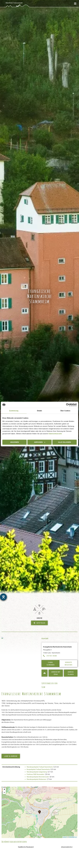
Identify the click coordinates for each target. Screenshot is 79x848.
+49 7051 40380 (51, 656)
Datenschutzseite (55, 433)
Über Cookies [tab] (65, 411)
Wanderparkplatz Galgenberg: (37, 772)
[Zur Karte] (45, 673)
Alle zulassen (64, 442)
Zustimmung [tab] (13, 411)
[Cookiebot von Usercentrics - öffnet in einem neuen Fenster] (68, 404)
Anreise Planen (71, 673)
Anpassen (38, 442)
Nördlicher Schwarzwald (14, 3)
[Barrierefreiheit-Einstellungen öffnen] (3, 597)
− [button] (4, 792)
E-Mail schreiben (50, 663)
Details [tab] (39, 411)
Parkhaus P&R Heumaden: (35, 774)
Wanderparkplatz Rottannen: (36, 779)
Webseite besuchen (68, 663)
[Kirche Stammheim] (21, 638)
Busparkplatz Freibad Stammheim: (38, 769)
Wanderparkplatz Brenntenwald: (38, 777)
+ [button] (4, 789)
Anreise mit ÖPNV (55, 673)
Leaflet (65, 837)
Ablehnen (14, 442)
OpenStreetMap (73, 837)
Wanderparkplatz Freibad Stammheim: (40, 767)
